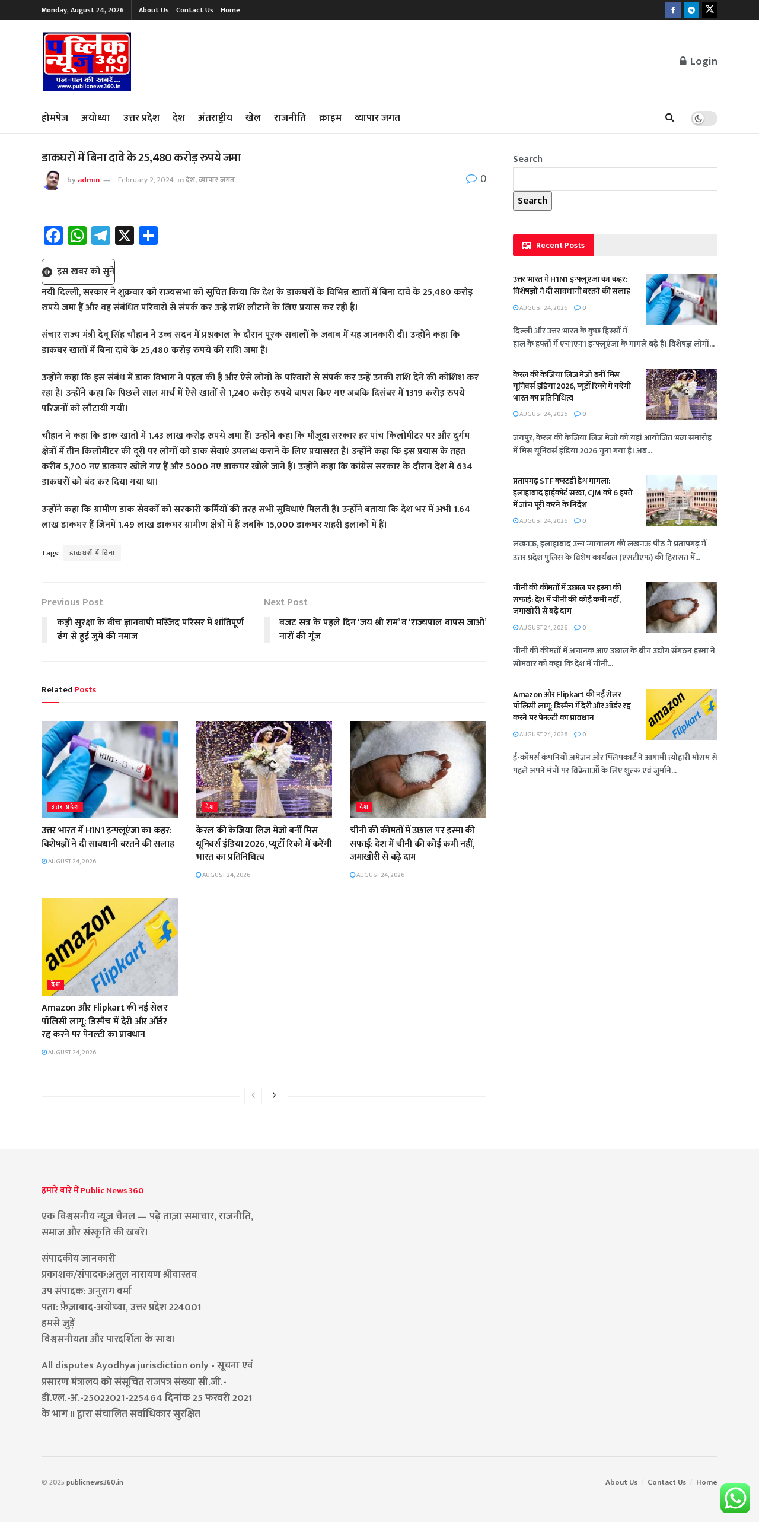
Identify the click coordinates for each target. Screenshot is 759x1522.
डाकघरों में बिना (92, 553)
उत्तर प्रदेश (141, 118)
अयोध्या (95, 118)
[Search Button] (669, 118)
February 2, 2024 (146, 179)
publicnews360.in (94, 1482)
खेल (253, 118)
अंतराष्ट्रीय (215, 118)
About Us (154, 10)
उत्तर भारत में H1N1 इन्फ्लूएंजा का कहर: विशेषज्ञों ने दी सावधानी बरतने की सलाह (108, 836)
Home (230, 10)
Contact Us (194, 10)
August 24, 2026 (71, 861)
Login (702, 62)
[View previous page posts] (253, 1096)
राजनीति (290, 118)
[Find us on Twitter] (709, 10)
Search (528, 159)
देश (179, 118)
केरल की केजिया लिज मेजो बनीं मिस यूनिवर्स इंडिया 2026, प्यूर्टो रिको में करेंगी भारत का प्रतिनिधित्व (264, 843)
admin (89, 179)
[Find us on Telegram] (691, 10)
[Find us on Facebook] (673, 10)
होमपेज (55, 118)
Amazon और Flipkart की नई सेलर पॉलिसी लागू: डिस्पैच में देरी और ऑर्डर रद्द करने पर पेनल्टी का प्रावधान (104, 1021)
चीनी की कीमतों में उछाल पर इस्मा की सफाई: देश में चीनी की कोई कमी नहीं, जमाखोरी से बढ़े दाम (412, 843)
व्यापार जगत (377, 118)
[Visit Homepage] (87, 62)
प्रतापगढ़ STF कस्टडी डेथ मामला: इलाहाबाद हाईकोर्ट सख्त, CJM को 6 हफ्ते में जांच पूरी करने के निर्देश (573, 492)
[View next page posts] (274, 1096)
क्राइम (330, 118)
